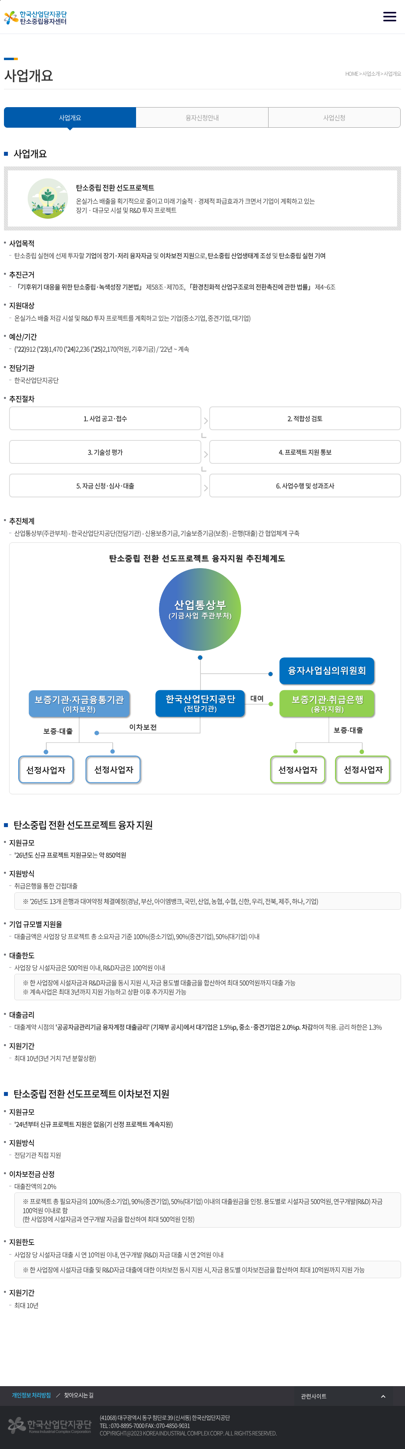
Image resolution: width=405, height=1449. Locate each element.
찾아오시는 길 (78, 1395)
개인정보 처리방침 (31, 1395)
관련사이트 (314, 1396)
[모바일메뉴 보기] (390, 17)
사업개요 (70, 117)
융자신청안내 (202, 117)
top (379, 1423)
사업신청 (334, 117)
